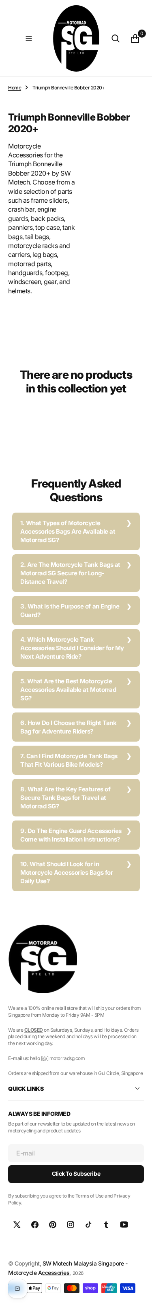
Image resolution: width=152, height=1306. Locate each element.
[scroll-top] (138, 1292)
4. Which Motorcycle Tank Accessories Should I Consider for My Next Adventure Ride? (72, 648)
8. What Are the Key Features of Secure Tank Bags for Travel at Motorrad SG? (65, 797)
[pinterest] (53, 1225)
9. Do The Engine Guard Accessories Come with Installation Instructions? (71, 835)
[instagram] (70, 1225)
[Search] (115, 38)
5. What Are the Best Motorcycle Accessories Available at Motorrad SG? (68, 689)
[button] (28, 38)
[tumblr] (106, 1225)
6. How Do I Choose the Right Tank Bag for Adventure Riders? (68, 727)
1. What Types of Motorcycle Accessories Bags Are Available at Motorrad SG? (67, 531)
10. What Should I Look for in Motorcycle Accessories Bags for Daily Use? (66, 872)
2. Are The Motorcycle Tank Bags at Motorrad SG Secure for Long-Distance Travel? (70, 573)
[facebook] (35, 1225)
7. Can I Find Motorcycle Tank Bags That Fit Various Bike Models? (69, 760)
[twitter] (17, 1225)
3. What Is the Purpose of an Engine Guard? (69, 610)
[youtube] (124, 1225)
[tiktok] (88, 1225)
